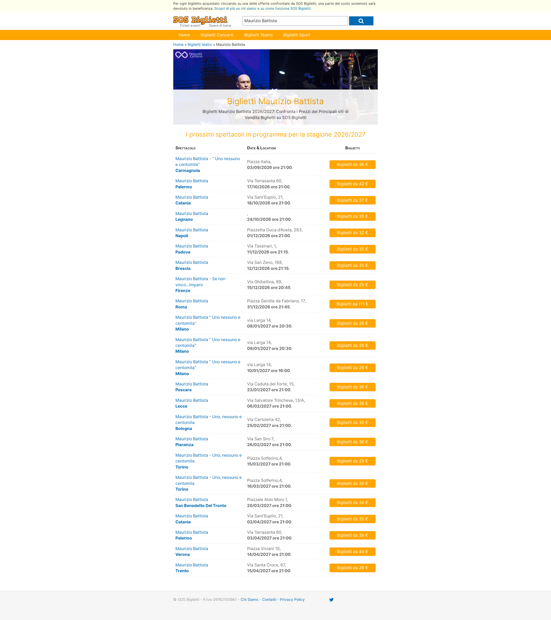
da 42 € (352, 183)
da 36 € (352, 164)
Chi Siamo (249, 599)
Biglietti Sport (296, 34)
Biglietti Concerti (217, 34)
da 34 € (352, 502)
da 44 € (352, 551)
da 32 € (352, 232)
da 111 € (352, 303)
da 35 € (352, 216)
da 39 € (352, 535)
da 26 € (352, 323)
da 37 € (352, 200)
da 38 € (352, 567)
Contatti (269, 599)
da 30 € (352, 422)
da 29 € (352, 284)
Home (184, 34)
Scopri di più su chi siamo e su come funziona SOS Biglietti (262, 8)
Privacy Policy (292, 599)
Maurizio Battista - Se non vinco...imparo (200, 284)
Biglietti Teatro (258, 34)
